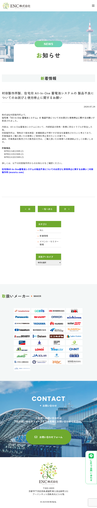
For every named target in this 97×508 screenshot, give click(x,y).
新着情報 (44, 235)
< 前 (27, 208)
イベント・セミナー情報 (49, 243)
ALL (41, 230)
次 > (66, 208)
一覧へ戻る (47, 208)
